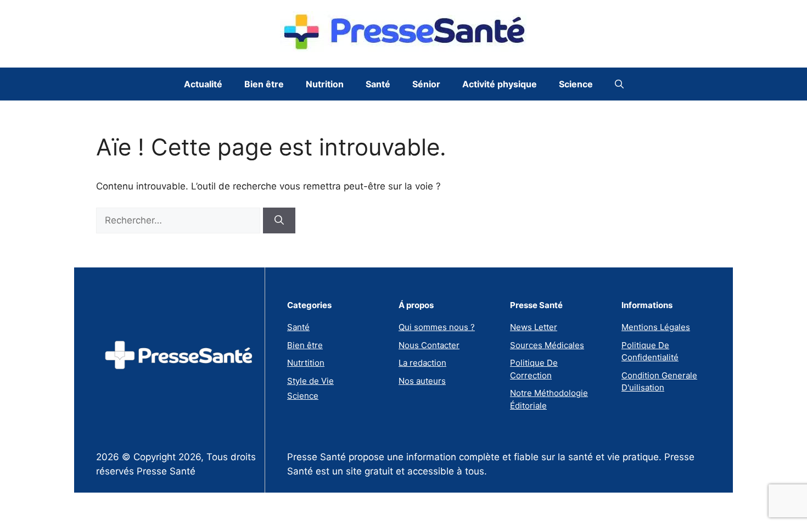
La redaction (422, 363)
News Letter (533, 327)
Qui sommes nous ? (437, 327)
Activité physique (499, 84)
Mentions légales (655, 327)
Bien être (264, 84)
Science (576, 84)
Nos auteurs (422, 381)
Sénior (426, 84)
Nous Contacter (429, 345)
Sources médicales (547, 345)
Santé (378, 84)
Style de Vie (310, 381)
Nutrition (325, 84)
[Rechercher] (279, 221)
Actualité (203, 84)
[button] (619, 84)
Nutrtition (305, 363)
